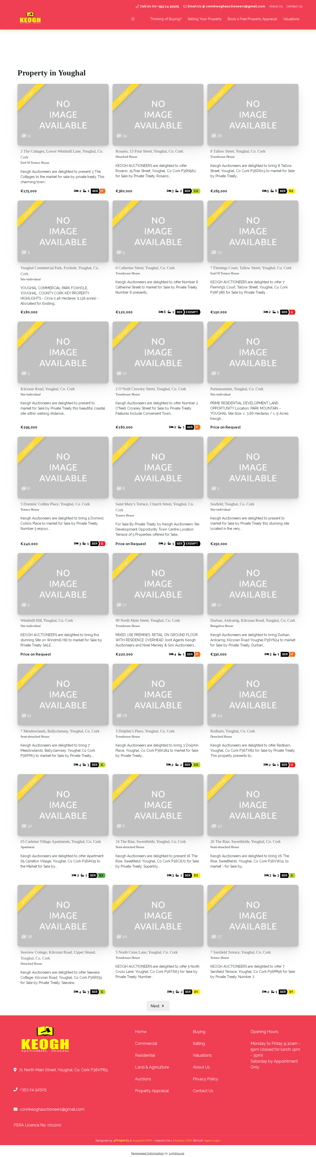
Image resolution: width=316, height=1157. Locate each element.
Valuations (291, 19)
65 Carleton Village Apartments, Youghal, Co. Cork (60, 841)
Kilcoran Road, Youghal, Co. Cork (47, 389)
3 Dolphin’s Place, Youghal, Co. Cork (145, 731)
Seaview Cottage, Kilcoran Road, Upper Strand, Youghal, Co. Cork (58, 955)
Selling (199, 1043)
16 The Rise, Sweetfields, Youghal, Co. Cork (151, 841)
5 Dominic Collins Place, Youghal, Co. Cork (55, 504)
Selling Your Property (205, 19)
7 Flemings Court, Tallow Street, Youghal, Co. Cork (251, 268)
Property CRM (182, 1140)
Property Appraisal (152, 1090)
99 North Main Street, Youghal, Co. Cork (148, 620)
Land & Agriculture (152, 1067)
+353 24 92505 (33, 1089)
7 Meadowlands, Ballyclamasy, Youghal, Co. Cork (59, 731)
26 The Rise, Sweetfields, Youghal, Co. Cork (245, 841)
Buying (199, 1031)
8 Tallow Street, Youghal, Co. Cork (237, 151)
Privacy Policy (205, 1079)
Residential (145, 1055)
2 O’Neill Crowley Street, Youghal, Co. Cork (151, 389)
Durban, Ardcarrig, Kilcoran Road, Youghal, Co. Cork (252, 620)
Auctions (143, 1079)
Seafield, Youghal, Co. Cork (232, 504)
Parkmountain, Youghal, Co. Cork (236, 389)
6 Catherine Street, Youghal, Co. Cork (145, 268)
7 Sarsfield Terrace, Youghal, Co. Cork (240, 952)
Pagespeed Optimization (147, 1153)
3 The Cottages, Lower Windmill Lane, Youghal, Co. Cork (61, 154)
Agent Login (212, 1140)
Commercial (146, 1043)
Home (140, 1031)
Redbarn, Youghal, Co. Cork (232, 731)
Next (155, 1006)
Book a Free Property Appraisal (252, 19)
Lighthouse (176, 1153)
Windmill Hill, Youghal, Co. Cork (46, 620)
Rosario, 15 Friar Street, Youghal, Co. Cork (149, 151)
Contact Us (294, 6)
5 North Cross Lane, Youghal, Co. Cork (147, 952)
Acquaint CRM (142, 1140)
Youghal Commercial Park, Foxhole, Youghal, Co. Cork (59, 271)
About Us (276, 6)
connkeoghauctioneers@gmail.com (52, 1109)
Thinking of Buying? (166, 19)
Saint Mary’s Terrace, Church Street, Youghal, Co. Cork (155, 507)
